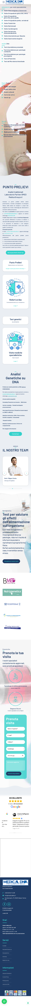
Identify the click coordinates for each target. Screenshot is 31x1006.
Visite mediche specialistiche (15, 353)
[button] (4, 473)
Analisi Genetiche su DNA (15, 378)
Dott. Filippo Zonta (10, 478)
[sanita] (12, 615)
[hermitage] (12, 627)
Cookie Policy (6, 976)
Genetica (5, 956)
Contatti (4, 945)
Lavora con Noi (6, 984)
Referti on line (15, 300)
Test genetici (15, 319)
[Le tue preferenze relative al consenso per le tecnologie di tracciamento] (28, 1003)
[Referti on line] (15, 286)
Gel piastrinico (6, 953)
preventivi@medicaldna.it (13, 231)
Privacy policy (6, 980)
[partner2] (12, 592)
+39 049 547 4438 (8, 233)
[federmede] (12, 604)
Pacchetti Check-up (7, 949)
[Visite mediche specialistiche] (15, 339)
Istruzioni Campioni (7, 973)
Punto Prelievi (15, 262)
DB (7, 913)
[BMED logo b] (9, 580)
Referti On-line (6, 960)
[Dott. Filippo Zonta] (15, 466)
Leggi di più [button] (7, 828)
